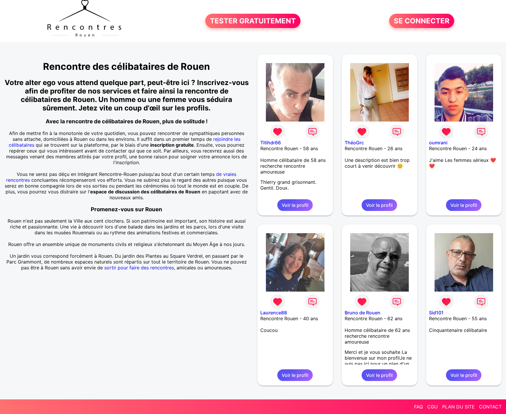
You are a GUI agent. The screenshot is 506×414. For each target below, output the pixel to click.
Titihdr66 (270, 142)
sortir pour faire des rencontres (139, 268)
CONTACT (490, 407)
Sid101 (436, 313)
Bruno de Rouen (362, 313)
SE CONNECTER (421, 21)
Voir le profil (295, 205)
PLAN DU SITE (458, 407)
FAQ (418, 407)
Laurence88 (273, 313)
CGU (432, 407)
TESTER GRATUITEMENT (253, 21)
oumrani (438, 142)
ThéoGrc (354, 142)
